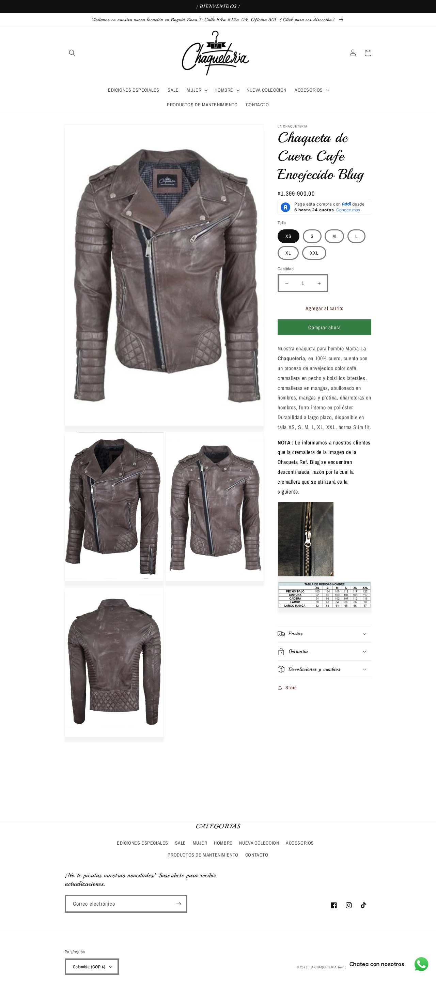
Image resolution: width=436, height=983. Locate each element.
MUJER (200, 843)
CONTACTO (256, 855)
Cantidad (286, 269)
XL (288, 253)
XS (288, 236)
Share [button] (291, 687)
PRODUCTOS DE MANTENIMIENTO (203, 855)
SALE (180, 843)
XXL (314, 253)
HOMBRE (223, 843)
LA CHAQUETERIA (323, 967)
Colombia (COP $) (89, 967)
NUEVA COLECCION (259, 843)
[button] (72, 52)
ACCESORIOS (300, 843)
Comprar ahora (324, 327)
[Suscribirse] (178, 904)
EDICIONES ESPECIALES (142, 843)
